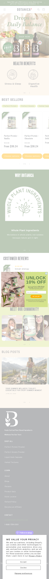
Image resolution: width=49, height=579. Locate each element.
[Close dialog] (46, 273)
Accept (23, 562)
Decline (23, 568)
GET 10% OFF (36, 296)
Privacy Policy (35, 556)
